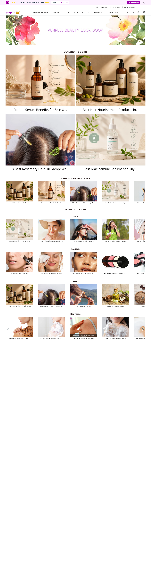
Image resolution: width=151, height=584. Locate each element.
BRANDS (56, 12)
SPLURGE (86, 12)
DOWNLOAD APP (104, 7)
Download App (133, 3)
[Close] (143, 2)
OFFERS (67, 12)
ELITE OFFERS (112, 12)
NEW (76, 12)
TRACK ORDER (131, 7)
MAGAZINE (98, 12)
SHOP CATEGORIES (40, 12)
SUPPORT (118, 7)
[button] (142, 194)
